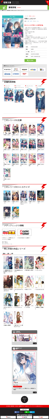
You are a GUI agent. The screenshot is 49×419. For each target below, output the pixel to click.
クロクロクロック (18, 307)
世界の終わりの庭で (29, 270)
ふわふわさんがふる (40, 289)
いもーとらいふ (39, 270)
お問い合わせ (24, 409)
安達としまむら (14, 10)
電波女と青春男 (7, 325)
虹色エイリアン (28, 289)
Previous (13, 338)
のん (38, 21)
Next (35, 338)
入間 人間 (29, 21)
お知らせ (27, 406)
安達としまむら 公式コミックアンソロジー (23, 203)
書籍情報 (8, 10)
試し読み (31, 60)
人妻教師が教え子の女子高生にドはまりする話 (7, 271)
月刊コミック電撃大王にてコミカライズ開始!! (8, 238)
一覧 (35, 343)
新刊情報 (8, 406)
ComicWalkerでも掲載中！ (24, 237)
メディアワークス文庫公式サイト (36, 406)
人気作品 (16, 406)
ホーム (4, 10)
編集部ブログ (21, 406)
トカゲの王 (27, 307)
